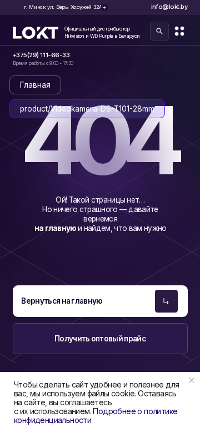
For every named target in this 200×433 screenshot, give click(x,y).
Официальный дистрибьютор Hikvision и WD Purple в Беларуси (101, 32)
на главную (56, 228)
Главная (35, 84)
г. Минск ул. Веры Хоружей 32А (63, 7)
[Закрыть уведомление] (191, 380)
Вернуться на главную (62, 300)
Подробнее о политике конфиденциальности (95, 415)
